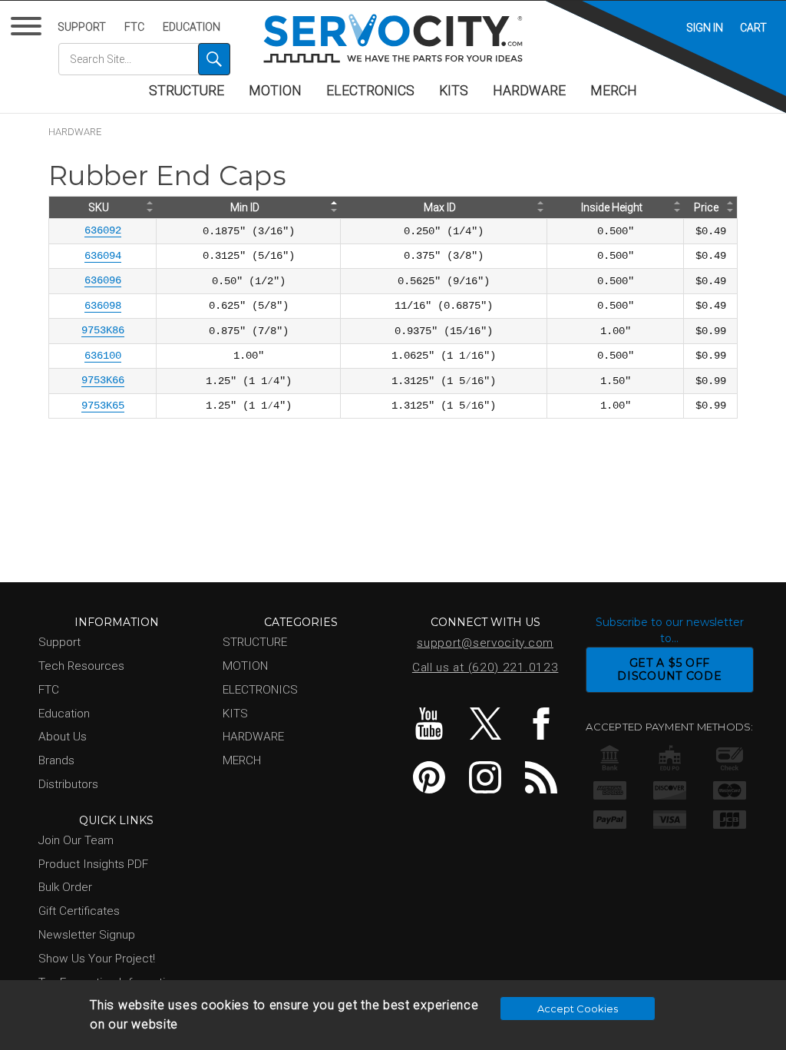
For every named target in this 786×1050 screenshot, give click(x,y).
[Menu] (29, 29)
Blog (541, 777)
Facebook (541, 723)
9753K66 (102, 380)
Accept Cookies (577, 1008)
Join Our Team (76, 840)
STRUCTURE (186, 90)
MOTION (275, 90)
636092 (102, 230)
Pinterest (429, 777)
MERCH (613, 90)
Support (82, 27)
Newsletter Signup (86, 935)
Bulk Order (65, 887)
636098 (102, 306)
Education (191, 27)
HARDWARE (529, 90)
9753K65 (102, 405)
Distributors (68, 784)
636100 (102, 355)
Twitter (485, 723)
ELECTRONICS (370, 90)
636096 (102, 280)
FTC (134, 27)
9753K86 (102, 330)
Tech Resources (81, 666)
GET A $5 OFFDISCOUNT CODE (669, 669)
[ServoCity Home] (393, 38)
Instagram (485, 777)
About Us (62, 737)
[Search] (214, 59)
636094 (102, 256)
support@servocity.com (485, 643)
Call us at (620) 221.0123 (485, 667)
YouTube (429, 723)
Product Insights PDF (93, 864)
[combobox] (144, 59)
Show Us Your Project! (96, 959)
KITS (453, 90)
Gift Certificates (79, 911)
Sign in (704, 28)
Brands (56, 760)
